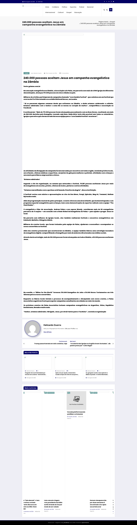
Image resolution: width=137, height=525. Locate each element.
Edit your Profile (70, 328)
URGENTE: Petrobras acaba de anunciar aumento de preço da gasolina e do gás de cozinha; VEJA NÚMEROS (79, 504)
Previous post (63, 341)
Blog (26, 392)
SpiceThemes (85, 522)
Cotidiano (55, 7)
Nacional (90, 7)
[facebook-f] (104, 1)
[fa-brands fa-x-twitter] (107, 1)
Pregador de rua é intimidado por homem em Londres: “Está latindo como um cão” (35, 373)
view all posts (48, 332)
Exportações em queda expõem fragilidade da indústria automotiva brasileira (101, 503)
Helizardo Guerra (37, 73)
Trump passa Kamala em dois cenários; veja (50, 344)
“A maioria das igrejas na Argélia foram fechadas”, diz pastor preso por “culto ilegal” (90, 345)
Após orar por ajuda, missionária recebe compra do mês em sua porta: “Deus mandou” (66, 373)
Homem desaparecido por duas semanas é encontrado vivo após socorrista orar (55, 503)
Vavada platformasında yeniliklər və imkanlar (34, 413)
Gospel (68, 12)
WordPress (66, 522)
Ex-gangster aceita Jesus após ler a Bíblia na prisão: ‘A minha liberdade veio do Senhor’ (97, 373)
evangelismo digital (33, 233)
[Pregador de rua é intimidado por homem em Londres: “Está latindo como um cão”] (38, 363)
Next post (73, 341)
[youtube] (113, 1)
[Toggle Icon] (110, 9)
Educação (78, 12)
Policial (81, 7)
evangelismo (31, 186)
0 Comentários (65, 73)
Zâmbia (50, 91)
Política (64, 7)
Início (47, 7)
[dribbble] (109, 1)
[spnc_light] (107, 9)
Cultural (61, 12)
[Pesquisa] (104, 10)
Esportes (73, 7)
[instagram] (111, 1)
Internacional (50, 12)
